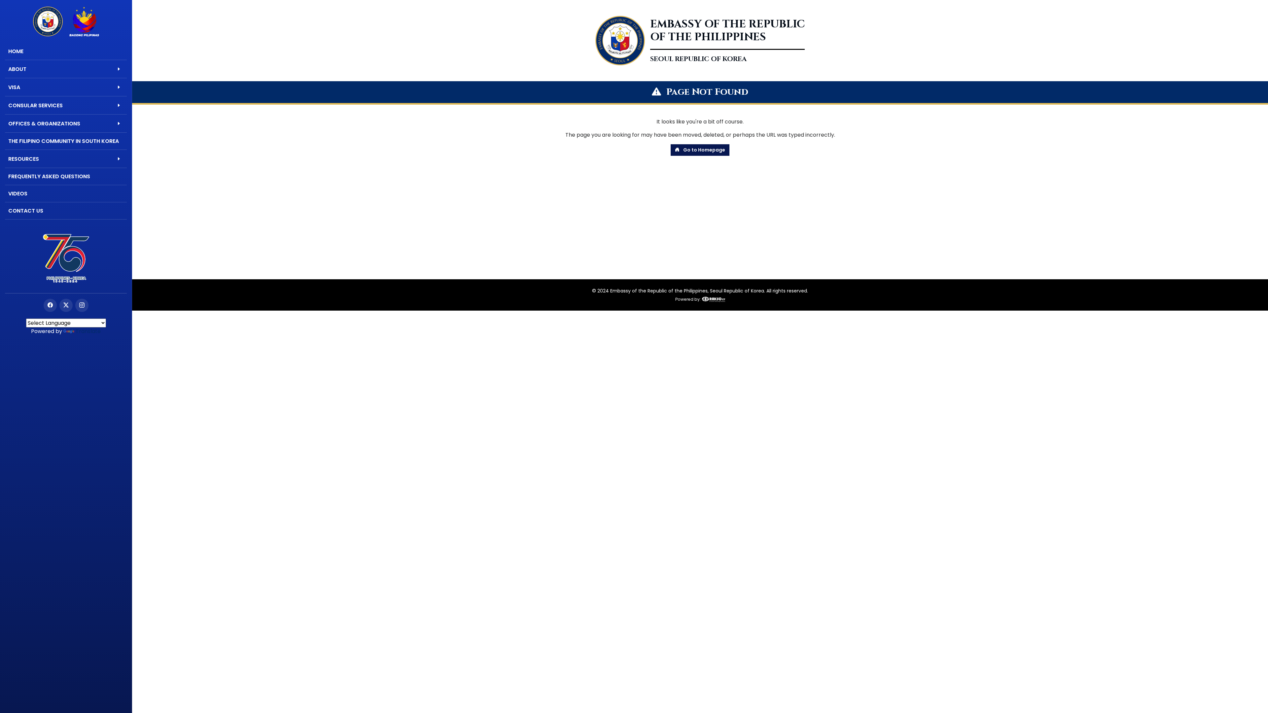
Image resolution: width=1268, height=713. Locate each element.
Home (15, 51)
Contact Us (25, 211)
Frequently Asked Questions (49, 176)
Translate (88, 331)
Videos (17, 193)
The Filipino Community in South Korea (63, 141)
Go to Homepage (703, 150)
